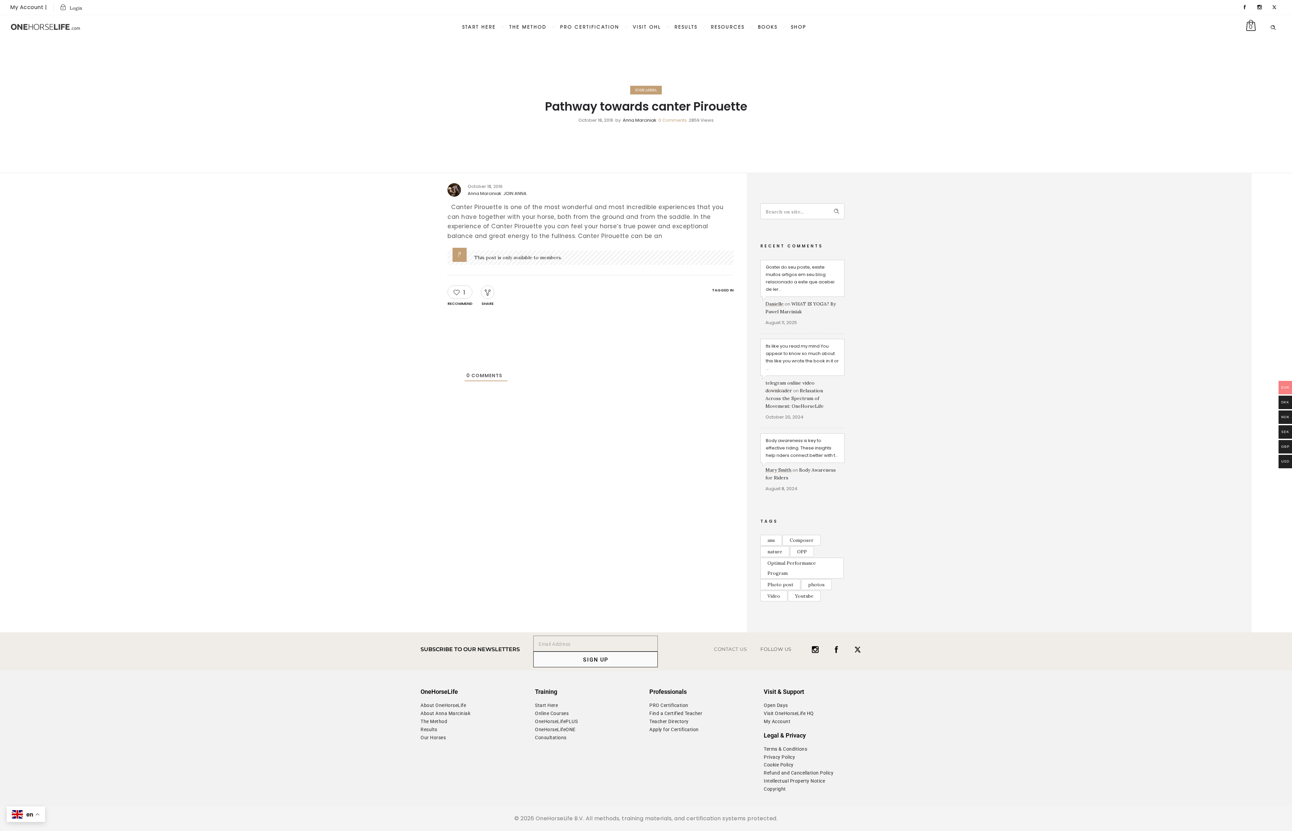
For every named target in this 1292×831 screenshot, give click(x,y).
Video (773, 596)
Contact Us (730, 649)
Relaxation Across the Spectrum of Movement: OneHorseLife (794, 398)
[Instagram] (1259, 7)
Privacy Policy (779, 757)
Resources (728, 27)
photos (816, 585)
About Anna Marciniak (445, 713)
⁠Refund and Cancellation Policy (798, 773)
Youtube (804, 596)
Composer (802, 540)
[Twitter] (1274, 7)
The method (528, 27)
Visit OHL (647, 27)
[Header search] (1273, 26)
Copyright (775, 789)
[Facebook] (1244, 7)
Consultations (551, 737)
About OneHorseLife (443, 705)
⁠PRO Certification (668, 705)
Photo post (780, 585)
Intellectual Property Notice (794, 781)
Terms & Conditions (785, 749)
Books (768, 27)
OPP (802, 552)
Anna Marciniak (639, 120)
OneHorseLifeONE (555, 729)
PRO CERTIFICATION (589, 27)
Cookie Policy (779, 764)
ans (771, 540)
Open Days (776, 705)
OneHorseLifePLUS (556, 721)
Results (686, 27)
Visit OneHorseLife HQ (789, 713)
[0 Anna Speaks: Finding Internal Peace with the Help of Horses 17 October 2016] (5, 423)
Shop (798, 27)
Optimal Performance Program (791, 568)
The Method (434, 721)
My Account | (28, 7)
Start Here (479, 27)
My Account (777, 721)
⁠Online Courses (552, 713)
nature (774, 552)
